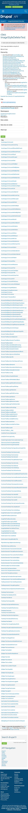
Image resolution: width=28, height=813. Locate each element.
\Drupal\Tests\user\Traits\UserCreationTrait (13, 70)
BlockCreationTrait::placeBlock (8, 297)
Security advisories (5, 778)
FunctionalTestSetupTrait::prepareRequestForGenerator (14, 487)
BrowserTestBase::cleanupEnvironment (10, 370)
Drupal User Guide (5, 786)
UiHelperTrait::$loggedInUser (8, 637)
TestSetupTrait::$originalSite (7, 601)
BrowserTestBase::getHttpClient (8, 389)
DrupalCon (16, 781)
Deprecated (4, 762)
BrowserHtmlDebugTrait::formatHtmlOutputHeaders (13, 319)
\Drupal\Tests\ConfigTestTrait (11, 68)
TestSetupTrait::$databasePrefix (8, 594)
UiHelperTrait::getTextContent (8, 688)
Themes (16, 790)
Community (17, 772)
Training (16, 775)
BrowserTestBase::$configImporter (9, 336)
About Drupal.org (5, 796)
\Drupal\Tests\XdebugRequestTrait (11, 72)
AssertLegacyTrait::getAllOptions (9, 287)
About (2, 792)
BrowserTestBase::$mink (7, 343)
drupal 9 (3, 21)
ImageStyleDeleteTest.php (16, 21)
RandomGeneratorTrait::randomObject (10, 557)
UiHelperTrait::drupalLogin (7, 672)
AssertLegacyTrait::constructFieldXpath (10, 284)
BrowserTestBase (16, 54)
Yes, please (8, 6)
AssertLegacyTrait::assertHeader (8, 181)
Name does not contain (6, 124)
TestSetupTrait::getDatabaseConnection (10, 631)
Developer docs (4, 787)
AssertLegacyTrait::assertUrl (7, 278)
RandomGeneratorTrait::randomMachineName (12, 554)
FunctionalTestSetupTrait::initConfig (9, 463)
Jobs (2, 780)
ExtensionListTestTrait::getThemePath (10, 444)
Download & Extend (19, 785)
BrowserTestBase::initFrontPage (8, 407)
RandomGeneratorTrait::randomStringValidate (12, 563)
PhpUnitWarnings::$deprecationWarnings (10, 542)
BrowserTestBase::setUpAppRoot (9, 416)
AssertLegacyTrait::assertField (8, 160)
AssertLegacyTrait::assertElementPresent (10, 151)
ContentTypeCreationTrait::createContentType (12, 440)
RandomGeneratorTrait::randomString (10, 560)
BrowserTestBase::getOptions (8, 396)
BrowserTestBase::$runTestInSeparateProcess (12, 361)
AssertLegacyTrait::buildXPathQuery (9, 281)
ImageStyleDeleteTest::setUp (7, 531)
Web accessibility (5, 794)
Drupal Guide (4, 784)
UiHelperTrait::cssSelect (6, 662)
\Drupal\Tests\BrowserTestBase (19, 86)
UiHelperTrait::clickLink (6, 659)
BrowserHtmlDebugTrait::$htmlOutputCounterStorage (14, 307)
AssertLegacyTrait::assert (7, 142)
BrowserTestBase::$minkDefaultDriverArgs (11, 344)
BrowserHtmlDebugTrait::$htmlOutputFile (11, 314)
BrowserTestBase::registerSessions (9, 414)
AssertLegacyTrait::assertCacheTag (9, 144)
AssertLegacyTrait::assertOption (8, 247)
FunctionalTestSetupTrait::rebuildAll (9, 494)
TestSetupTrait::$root (6, 610)
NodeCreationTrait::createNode (8, 535)
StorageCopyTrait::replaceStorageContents (11, 576)
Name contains (4, 120)
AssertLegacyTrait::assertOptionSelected (10, 254)
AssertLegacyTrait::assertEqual (8, 154)
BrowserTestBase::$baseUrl (7, 334)
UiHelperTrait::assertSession (7, 647)
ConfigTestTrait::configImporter (8, 433)
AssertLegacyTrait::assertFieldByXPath (10, 170)
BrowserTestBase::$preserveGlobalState (10, 354)
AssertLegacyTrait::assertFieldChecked (10, 174)
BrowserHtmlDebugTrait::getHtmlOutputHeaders (12, 321)
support (11, 727)
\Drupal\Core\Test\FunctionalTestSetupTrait (13, 56)
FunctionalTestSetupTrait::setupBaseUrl (10, 506)
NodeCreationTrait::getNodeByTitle (9, 539)
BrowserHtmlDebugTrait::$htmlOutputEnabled (12, 312)
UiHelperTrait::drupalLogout (7, 676)
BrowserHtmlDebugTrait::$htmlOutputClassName (12, 303)
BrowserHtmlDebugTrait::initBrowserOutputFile (12, 331)
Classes (3, 754)
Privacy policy (4, 799)
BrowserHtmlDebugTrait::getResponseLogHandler (13, 324)
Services (4, 764)
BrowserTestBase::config (7, 372)
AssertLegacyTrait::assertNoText (9, 238)
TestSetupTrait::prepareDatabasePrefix (10, 634)
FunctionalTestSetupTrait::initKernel (9, 465)
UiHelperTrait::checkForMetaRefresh (9, 653)
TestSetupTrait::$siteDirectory (8, 612)
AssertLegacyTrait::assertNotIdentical (10, 241)
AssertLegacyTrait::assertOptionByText (10, 250)
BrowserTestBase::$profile (7, 357)
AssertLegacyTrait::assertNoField (9, 202)
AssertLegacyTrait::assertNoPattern (9, 229)
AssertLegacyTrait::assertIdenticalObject (10, 185)
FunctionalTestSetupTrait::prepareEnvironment (12, 484)
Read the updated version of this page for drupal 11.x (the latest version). (14, 28)
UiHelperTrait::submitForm (7, 698)
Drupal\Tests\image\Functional (8, 113)
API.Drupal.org (4, 789)
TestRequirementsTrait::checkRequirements (11, 581)
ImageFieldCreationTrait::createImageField (11, 512)
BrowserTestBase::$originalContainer (10, 348)
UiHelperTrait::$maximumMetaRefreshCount (11, 641)
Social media (4, 775)
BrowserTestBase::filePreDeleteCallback (10, 379)
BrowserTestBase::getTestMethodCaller (10, 404)
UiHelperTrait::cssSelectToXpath (8, 665)
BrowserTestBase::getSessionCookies (10, 401)
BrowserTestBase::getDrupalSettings (9, 386)
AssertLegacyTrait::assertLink (8, 188)
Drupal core (17, 787)
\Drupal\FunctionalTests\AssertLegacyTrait (13, 62)
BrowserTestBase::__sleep (7, 430)
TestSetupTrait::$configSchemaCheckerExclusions (13, 588)
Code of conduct (18, 783)
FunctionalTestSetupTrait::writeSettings (10, 510)
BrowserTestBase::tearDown (7, 421)
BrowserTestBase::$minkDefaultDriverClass (11, 346)
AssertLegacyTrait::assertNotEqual (9, 235)
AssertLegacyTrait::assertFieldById (9, 164)
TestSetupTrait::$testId (6, 621)
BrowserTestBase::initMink (7, 410)
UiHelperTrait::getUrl (6, 691)
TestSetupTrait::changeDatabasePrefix (10, 624)
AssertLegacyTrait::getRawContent (9, 290)
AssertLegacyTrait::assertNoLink (8, 219)
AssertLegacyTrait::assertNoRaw (8, 233)
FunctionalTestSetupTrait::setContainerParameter (12, 503)
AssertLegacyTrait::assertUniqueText (9, 275)
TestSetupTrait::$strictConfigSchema (9, 615)
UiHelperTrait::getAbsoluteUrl (8, 685)
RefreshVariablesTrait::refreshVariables (10, 565)
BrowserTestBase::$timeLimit (8, 364)
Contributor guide (18, 778)
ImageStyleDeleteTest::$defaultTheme (10, 528)
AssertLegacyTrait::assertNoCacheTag (10, 195)
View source (3, 115)
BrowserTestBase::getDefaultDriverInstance (11, 383)
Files (3, 759)
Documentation (4, 782)
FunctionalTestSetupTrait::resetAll (9, 499)
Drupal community (14, 729)
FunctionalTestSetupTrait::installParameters (11, 480)
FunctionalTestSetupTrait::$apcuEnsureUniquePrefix (13, 448)
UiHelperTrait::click (5, 657)
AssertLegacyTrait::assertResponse (9, 264)
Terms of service (4, 798)
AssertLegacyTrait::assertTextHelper (9, 270)
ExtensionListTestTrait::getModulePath (10, 442)
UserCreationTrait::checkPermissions (9, 701)
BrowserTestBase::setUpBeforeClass (9, 418)
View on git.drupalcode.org (9, 102)
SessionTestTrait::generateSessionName (10, 570)
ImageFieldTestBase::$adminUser (9, 515)
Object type (4, 129)
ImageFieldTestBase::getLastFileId (9, 521)
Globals (3, 758)
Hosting (16, 777)
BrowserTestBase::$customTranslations (10, 340)
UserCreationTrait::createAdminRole (9, 703)
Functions (4, 755)
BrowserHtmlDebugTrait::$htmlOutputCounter (12, 305)
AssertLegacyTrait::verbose (7, 294)
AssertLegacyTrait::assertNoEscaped (9, 198)
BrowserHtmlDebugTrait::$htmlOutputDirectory (12, 310)
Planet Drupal (4, 774)
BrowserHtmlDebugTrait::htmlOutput (9, 327)
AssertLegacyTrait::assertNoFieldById (10, 205)
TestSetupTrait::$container (7, 592)
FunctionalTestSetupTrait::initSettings (10, 467)
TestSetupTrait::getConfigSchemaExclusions (11, 627)
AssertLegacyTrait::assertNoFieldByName (11, 209)
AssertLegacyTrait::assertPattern (9, 257)
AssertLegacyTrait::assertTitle (8, 272)
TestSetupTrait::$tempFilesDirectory (9, 618)
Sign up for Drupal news (6, 777)
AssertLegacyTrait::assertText (8, 267)
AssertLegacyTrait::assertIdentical (9, 183)
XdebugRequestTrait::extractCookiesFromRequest (13, 720)
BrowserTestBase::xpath (7, 427)
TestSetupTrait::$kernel (6, 597)
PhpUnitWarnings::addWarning (8, 546)
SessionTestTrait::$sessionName (8, 568)
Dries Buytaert (17, 809)
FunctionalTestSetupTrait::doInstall (9, 456)
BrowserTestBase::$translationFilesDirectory (11, 367)
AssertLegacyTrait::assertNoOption (9, 226)
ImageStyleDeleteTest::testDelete (8, 533)
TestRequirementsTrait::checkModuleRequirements (13, 579)
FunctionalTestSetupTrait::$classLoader (10, 452)
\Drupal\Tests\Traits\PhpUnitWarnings (12, 73)
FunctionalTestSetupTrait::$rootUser (9, 455)
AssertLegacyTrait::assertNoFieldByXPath (11, 212)
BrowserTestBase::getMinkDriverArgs (10, 393)
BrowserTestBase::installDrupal (8, 412)
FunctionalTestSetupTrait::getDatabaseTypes (11, 459)
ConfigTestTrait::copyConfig (7, 436)
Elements (4, 765)
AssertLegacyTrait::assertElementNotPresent (11, 148)
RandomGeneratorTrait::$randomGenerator (11, 548)
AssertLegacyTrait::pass (6, 292)
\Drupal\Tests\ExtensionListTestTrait (11, 78)
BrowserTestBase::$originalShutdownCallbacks (12, 351)
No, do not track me (17, 6)
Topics (3, 752)
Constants (4, 756)
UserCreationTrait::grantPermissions (9, 712)
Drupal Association (5, 795)
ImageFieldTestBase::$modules (8, 519)
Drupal (17, 808)
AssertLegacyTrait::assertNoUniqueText (10, 243)
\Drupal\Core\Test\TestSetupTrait (11, 59)
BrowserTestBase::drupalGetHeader (9, 376)
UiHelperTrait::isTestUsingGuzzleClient (10, 693)
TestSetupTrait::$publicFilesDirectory (9, 607)
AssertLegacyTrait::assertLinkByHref (9, 191)
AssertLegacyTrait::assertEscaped (9, 157)
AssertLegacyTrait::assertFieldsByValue (10, 177)
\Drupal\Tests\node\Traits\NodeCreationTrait (13, 65)
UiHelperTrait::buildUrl (6, 650)
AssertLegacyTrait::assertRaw (8, 261)
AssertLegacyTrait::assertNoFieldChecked (11, 216)
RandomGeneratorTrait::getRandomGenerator (12, 551)
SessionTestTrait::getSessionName (9, 573)
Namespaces (5, 761)
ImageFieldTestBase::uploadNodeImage (10, 525)
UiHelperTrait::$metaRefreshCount (9, 644)
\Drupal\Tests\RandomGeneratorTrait (12, 63)
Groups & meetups (18, 780)
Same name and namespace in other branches (13, 42)
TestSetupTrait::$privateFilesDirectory (10, 604)
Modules (16, 789)
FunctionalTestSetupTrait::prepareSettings (11, 491)
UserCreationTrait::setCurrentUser (9, 714)
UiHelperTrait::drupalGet (7, 669)
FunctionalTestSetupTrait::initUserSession (11, 470)
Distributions (17, 792)
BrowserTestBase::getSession (8, 399)
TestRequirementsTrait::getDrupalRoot (10, 585)
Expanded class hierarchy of (12, 96)
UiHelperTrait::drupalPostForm (8, 678)
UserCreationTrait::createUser (8, 710)
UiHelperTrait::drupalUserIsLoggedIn (9, 681)
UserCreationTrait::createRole (8, 706)
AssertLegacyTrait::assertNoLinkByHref (10, 222)
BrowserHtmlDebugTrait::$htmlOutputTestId (11, 316)
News (2, 772)
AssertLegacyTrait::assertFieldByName (10, 167)
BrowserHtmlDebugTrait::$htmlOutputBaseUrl (12, 300)
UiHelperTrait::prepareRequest (8, 696)
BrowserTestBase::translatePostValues (10, 424)
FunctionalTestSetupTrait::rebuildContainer (11, 497)
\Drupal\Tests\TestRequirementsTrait (12, 69)
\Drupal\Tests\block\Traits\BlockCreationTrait (14, 60)
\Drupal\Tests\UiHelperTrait (9, 57)
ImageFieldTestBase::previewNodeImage (10, 523)
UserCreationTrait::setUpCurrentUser (9, 717)
